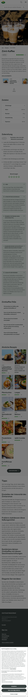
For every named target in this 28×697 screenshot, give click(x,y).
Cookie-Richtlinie (13, 668)
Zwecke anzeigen (14, 694)
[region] (14, 672)
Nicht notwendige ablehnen (14, 690)
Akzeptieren (14, 686)
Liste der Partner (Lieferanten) (7, 681)
